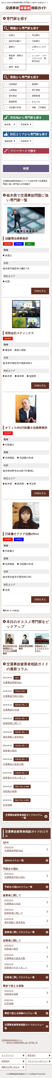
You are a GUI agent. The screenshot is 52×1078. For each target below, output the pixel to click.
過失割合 (13, 96)
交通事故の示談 (11, 710)
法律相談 (13, 84)
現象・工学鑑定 (39, 107)
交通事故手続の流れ (13, 696)
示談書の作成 (15, 107)
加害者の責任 (10, 750)
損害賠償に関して (12, 723)
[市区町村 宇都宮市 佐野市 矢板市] (26, 124)
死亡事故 (36, 90)
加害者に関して (21, 746)
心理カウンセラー (39, 48)
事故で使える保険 (22, 787)
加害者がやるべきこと (14, 778)
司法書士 (36, 35)
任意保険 (7, 805)
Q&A (17, 678)
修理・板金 (14, 67)
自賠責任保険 (10, 791)
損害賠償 (36, 96)
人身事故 (13, 90)
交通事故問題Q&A (12, 682)
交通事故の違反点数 (13, 764)
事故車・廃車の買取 (16, 57)
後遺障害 (13, 101)
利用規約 (5, 1061)
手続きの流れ (20, 691)
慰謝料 (35, 84)
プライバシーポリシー (37, 1061)
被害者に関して (21, 705)
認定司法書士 (15, 41)
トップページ (7, 1055)
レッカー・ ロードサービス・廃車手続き (39, 58)
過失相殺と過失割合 (13, 737)
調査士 (12, 47)
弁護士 (12, 35)
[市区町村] (26, 141)
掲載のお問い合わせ (10, 1067)
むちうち (36, 101)
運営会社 (31, 1055)
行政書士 (36, 41)
